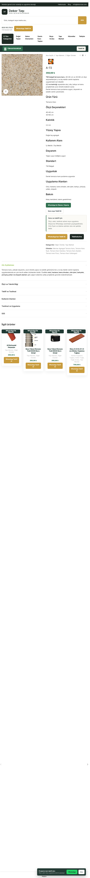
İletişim (82, 36)
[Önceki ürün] (80, 55)
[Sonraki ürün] (85, 55)
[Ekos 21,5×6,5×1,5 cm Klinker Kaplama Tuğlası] (77, 338)
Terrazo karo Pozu (52, 253)
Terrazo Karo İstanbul (57, 251)
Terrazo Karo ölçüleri (73, 251)
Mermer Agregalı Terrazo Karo (64, 248)
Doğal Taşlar (18, 37)
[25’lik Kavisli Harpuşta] (11, 336)
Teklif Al (81, 48)
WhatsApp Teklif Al (23, 28)
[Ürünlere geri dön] (82, 55)
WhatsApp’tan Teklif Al (56, 237)
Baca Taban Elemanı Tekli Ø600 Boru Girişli (55, 351)
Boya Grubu (52, 37)
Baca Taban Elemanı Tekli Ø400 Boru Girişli (33, 351)
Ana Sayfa (49, 55)
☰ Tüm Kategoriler (7, 37)
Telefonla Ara (77, 237)
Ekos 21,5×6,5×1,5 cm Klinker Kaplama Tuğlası (76, 351)
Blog (69, 4)
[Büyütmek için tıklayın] (5, 91)
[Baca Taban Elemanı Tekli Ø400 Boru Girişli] (33, 338)
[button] (87, 764)
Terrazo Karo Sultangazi (68, 253)
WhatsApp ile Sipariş (11, 331)
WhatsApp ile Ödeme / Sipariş (58, 205)
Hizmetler (71, 36)
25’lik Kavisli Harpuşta (11, 346)
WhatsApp (72, 872)
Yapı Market (61, 37)
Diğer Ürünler (71, 55)
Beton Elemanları (29, 37)
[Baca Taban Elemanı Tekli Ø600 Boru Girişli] (55, 338)
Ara (82, 20)
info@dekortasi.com (80, 4)
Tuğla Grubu (75, 360)
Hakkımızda (62, 4)
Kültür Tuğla (79, 358)
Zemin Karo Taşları (40, 38)
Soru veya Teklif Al (54, 211)
